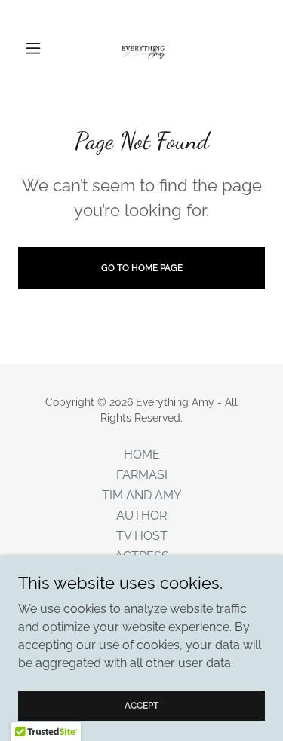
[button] (36, 48)
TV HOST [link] (142, 536)
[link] (142, 48)
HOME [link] (142, 454)
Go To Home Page (142, 268)
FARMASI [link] (142, 475)
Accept (141, 705)
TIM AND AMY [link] (141, 495)
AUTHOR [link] (141, 515)
